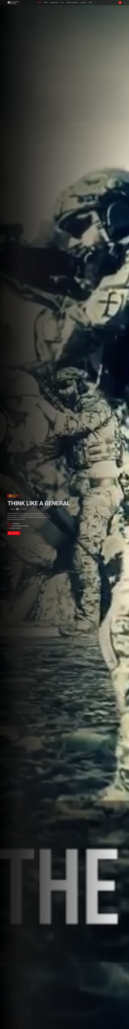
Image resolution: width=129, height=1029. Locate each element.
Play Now (14, 533)
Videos (46, 2)
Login (90, 2)
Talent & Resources (72, 2)
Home (39, 2)
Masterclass (54, 2)
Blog (62, 2)
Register (83, 2)
